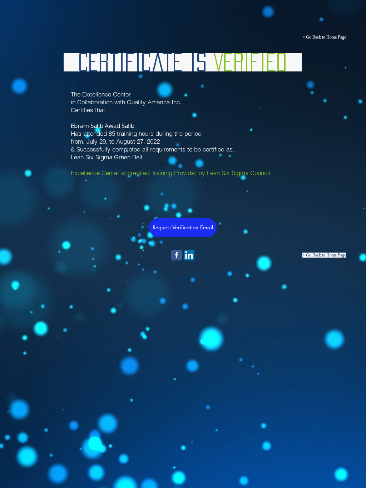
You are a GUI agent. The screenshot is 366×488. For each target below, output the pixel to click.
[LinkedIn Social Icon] (189, 255)
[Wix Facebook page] (176, 255)
